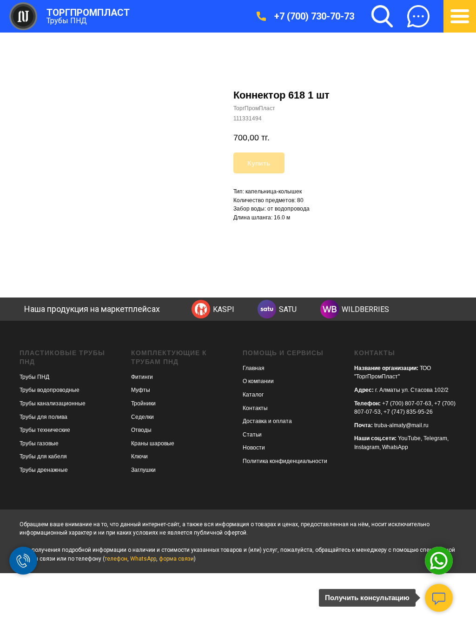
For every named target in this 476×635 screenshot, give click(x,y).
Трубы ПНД (66, 20)
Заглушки (143, 470)
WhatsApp (395, 447)
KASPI (223, 309)
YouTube (409, 438)
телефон (116, 559)
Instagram (366, 447)
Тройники (143, 403)
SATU (288, 309)
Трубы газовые (39, 443)
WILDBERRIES (365, 309)
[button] (418, 16)
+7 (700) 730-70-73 (314, 16)
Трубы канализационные (53, 403)
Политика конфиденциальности (285, 461)
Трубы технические (45, 430)
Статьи (252, 434)
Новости (254, 447)
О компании (258, 381)
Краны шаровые (152, 443)
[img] (201, 309)
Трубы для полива (43, 417)
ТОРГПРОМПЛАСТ (88, 12)
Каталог (253, 394)
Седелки (142, 417)
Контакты (255, 408)
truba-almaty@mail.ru (401, 425)
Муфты (140, 390)
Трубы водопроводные (49, 390)
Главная (253, 368)
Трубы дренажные (44, 470)
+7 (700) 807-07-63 (406, 403)
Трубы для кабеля (43, 456)
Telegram (435, 438)
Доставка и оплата (267, 421)
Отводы (141, 430)
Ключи (139, 456)
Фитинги (142, 377)
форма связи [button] (176, 559)
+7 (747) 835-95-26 (408, 412)
